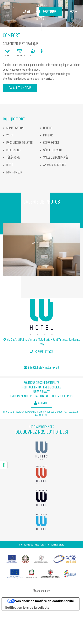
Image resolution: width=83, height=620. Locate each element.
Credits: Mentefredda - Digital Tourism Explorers (41, 396)
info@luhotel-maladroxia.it (43, 367)
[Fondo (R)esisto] (41, 558)
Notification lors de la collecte (27, 607)
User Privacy (41, 391)
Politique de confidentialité (41, 382)
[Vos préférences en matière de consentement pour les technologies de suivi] (3, 465)
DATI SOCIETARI (41, 415)
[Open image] (41, 249)
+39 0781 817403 (44, 351)
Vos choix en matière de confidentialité (44, 601)
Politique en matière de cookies (41, 387)
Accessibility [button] (43, 591)
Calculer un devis (20, 88)
